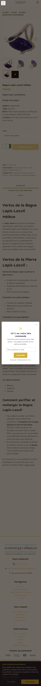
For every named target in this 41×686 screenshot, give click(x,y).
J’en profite (20, 355)
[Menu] (3, 3)
